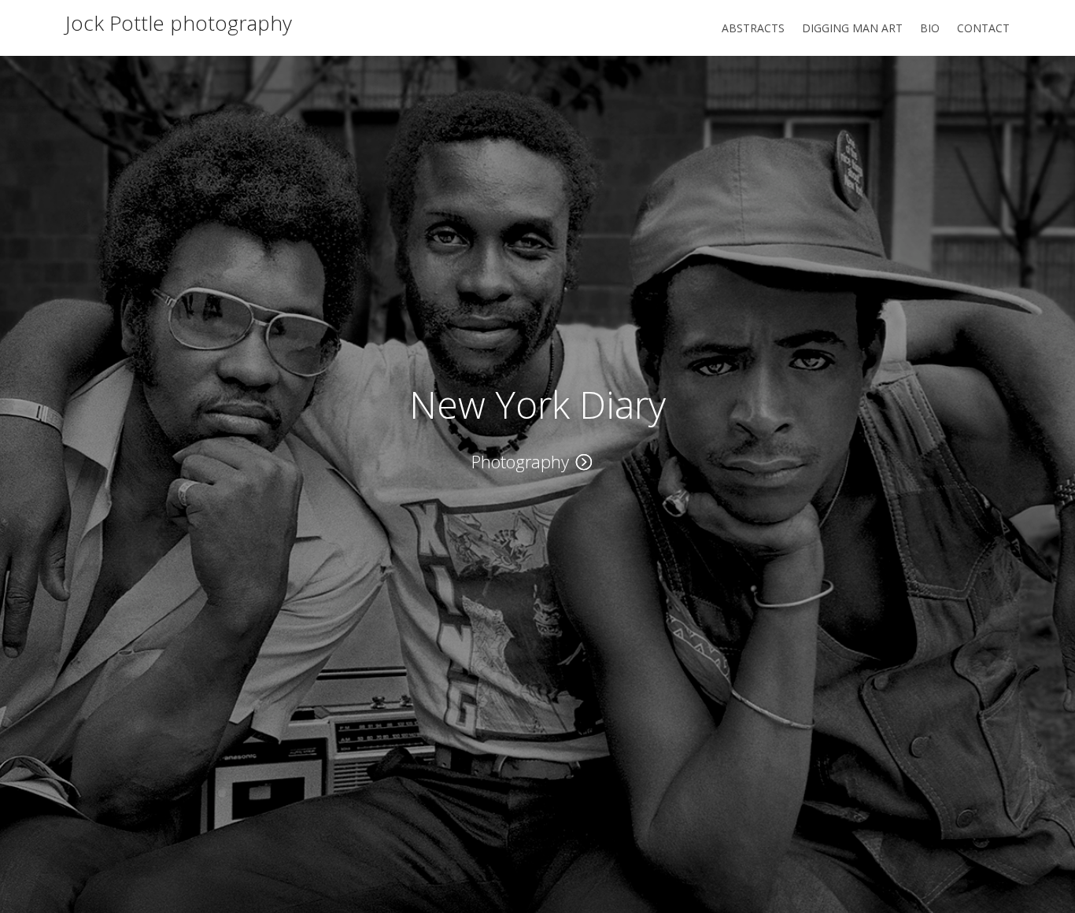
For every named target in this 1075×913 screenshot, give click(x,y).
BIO (930, 29)
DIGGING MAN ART (852, 29)
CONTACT (983, 29)
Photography (520, 461)
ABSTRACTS (753, 29)
